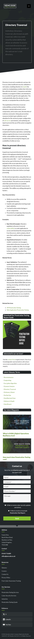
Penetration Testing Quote (9, 602)
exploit (25, 87)
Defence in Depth (9, 401)
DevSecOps (7, 395)
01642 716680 (6, 553)
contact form (11, 359)
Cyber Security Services (9, 596)
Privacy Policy (6, 577)
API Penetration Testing (14, 308)
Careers (4, 571)
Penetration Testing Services (10, 592)
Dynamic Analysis (9, 386)
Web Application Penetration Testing (18, 310)
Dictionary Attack (9, 392)
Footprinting (7, 380)
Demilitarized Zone (10, 398)
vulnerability (10, 228)
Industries (5, 599)
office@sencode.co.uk (8, 556)
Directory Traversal (10, 389)
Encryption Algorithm (10, 383)
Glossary (4, 568)
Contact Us (5, 574)
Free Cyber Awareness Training (11, 581)
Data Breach (7, 404)
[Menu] (29, 6)
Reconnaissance (8, 377)
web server (7, 120)
